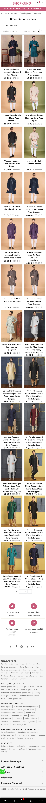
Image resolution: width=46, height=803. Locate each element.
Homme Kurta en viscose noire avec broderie (12, 118)
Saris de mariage (8, 732)
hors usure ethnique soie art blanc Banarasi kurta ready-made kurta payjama (34, 348)
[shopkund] (22, 3)
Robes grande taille (8, 686)
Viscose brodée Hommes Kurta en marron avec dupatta (12, 255)
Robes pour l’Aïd (7, 735)
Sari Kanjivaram (29, 721)
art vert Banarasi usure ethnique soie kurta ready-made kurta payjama (12, 533)
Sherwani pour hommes (10, 721)
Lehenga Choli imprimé (10, 669)
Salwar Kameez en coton (29, 667)
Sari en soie (20, 663)
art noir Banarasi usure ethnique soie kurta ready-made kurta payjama (34, 394)
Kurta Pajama (6, 706)
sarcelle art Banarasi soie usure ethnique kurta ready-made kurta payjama (12, 580)
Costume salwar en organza (12, 676)
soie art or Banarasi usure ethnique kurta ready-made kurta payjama (12, 394)
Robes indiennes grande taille (13, 746)
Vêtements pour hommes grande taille (16, 692)
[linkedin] (27, 646)
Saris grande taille (27, 686)
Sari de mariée (7, 663)
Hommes (13, 13)
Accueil (4, 13)
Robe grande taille (15, 698)
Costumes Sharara (19, 678)
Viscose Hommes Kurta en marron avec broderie (34, 301)
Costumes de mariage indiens (26, 706)
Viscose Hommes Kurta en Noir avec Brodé (11, 164)
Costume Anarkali (8, 709)
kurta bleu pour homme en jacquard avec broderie (34, 72)
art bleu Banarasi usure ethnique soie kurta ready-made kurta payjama (12, 441)
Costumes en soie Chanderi (12, 712)
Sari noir (35, 672)
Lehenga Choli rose (9, 667)
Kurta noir (18, 718)
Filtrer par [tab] (12, 25)
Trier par (27, 31)
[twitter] (16, 646)
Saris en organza (19, 724)
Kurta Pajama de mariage (28, 732)
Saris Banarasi (31, 676)
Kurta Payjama (25, 13)
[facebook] (11, 646)
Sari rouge (25, 672)
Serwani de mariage (25, 738)
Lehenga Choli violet (26, 709)
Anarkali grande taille (29, 689)
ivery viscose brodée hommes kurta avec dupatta (34, 118)
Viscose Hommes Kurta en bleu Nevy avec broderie (34, 209)
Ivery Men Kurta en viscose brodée (34, 162)
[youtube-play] (32, 646)
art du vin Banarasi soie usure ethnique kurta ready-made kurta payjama (34, 441)
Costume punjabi (30, 669)
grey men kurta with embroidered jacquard (11, 347)
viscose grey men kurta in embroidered (11, 300)
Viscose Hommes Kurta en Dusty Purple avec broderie (34, 256)
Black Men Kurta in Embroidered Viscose (11, 208)
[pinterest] (21, 646)
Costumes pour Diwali (26, 735)
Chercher (42, 3)
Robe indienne (31, 718)
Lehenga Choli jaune (19, 715)
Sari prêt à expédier (17, 749)
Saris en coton (34, 663)
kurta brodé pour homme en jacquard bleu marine (12, 72)
